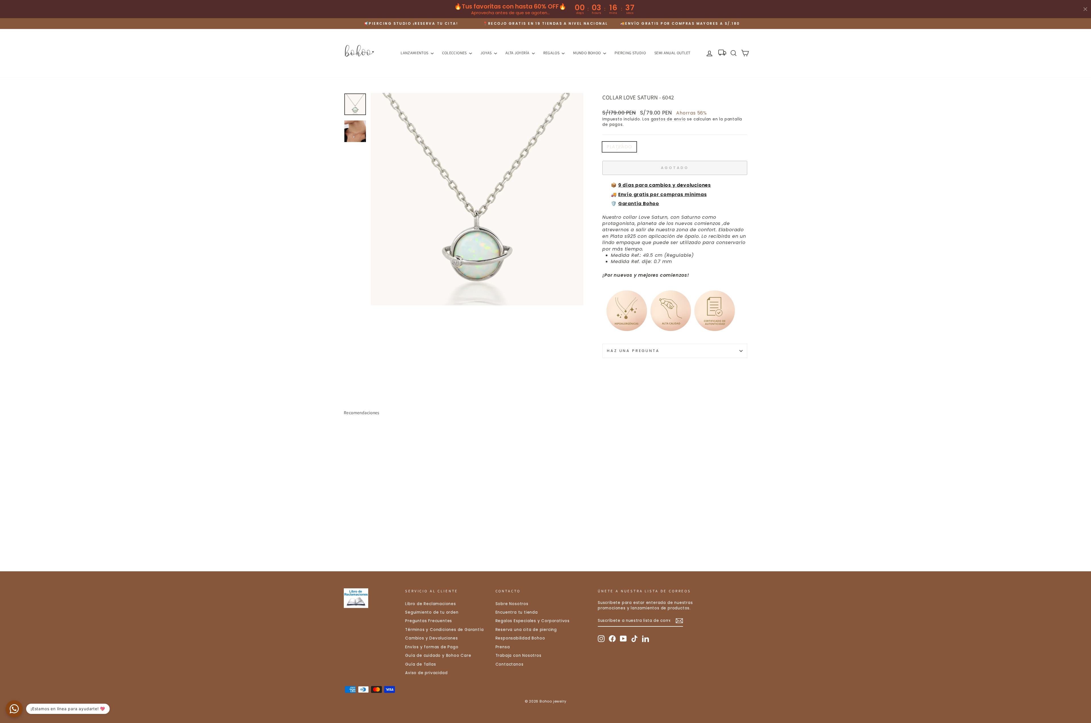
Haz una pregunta (633, 350)
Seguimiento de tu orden (431, 612)
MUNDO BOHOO (587, 52)
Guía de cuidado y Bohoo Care (438, 655)
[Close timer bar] (1085, 9)
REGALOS (552, 52)
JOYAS (486, 52)
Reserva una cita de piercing (526, 629)
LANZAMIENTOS (415, 52)
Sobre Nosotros (511, 604)
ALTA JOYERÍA (517, 52)
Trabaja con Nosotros (518, 655)
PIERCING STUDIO (630, 52)
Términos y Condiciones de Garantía (444, 629)
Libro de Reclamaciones (430, 604)
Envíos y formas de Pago (431, 647)
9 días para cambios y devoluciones (664, 185)
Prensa (502, 647)
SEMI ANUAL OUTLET (672, 52)
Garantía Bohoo (638, 203)
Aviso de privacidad (426, 673)
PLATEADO (619, 146)
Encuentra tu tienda (516, 612)
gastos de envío (668, 119)
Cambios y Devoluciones (431, 638)
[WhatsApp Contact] (14, 708)
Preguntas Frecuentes (428, 621)
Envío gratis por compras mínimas (662, 194)
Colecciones (455, 52)
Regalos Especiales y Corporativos (532, 621)
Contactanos (509, 664)
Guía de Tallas (420, 664)
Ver (391, 520)
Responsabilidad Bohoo (520, 638)
